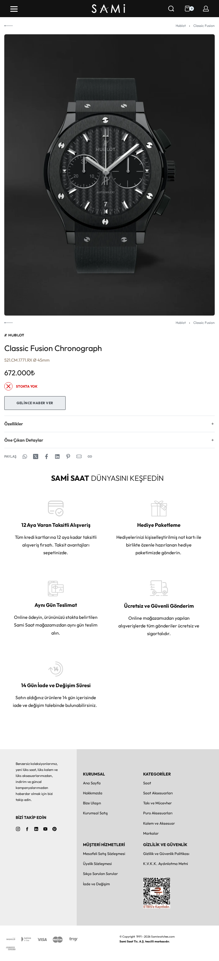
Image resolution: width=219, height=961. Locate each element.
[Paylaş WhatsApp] (24, 456)
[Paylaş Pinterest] (68, 456)
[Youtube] (45, 829)
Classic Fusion (204, 25)
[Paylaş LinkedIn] (57, 456)
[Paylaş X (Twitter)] (35, 456)
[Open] (14, 9)
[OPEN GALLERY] (109, 175)
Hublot (181, 25)
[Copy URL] (89, 456)
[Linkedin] (36, 829)
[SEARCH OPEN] (171, 8)
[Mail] (79, 456)
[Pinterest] (54, 829)
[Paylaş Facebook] (46, 456)
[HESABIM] (206, 8)
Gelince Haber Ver (35, 403)
